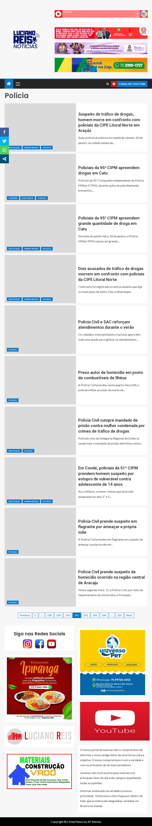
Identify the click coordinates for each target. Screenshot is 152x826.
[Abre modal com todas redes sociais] (4, 158)
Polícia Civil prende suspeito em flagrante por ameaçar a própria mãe (107, 527)
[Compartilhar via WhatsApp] (4, 150)
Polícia (47, 147)
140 (67, 615)
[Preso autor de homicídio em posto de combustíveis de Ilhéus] (40, 380)
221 (119, 615)
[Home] (9, 83)
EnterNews (76, 821)
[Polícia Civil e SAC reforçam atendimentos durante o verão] (40, 329)
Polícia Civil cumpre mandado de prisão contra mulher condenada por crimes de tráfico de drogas (111, 426)
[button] (17, 83)
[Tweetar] (4, 141)
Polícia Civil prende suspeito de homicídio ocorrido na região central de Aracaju (111, 577)
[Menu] (17, 83)
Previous (25, 615)
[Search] (107, 84)
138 (49, 615)
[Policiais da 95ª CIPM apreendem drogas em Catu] (40, 178)
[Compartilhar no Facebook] (4, 132)
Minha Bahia (31, 147)
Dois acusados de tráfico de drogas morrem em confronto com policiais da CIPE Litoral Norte (111, 274)
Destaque (14, 147)
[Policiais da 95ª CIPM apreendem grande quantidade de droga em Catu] (40, 228)
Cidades (13, 198)
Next (129, 615)
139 (58, 615)
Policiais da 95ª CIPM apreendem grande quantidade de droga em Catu (109, 223)
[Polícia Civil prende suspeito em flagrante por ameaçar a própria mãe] (40, 532)
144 (104, 615)
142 (86, 615)
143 (95, 615)
